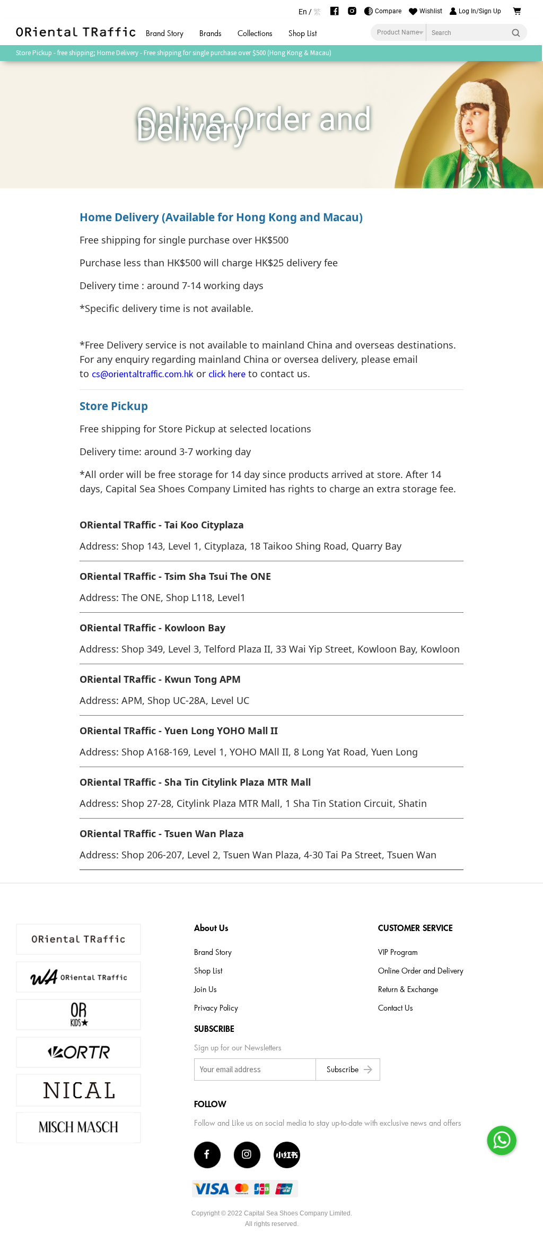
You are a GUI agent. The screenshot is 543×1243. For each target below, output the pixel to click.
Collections (255, 33)
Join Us (205, 989)
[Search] (519, 32)
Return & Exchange (408, 989)
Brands (210, 33)
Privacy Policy (216, 1008)
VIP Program (398, 952)
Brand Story (164, 33)
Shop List (302, 33)
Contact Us (395, 1008)
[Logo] (77, 31)
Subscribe (350, 1069)
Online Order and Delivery (420, 971)
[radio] (302, 11)
